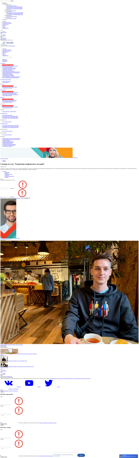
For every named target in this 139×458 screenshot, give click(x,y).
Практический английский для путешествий (11, 72)
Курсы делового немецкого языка (9, 101)
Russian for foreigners (6, 140)
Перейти (2, 354)
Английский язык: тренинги (5, 79)
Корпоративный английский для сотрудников (11, 139)
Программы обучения (7, 22)
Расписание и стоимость (7, 23)
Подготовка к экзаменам (7, 69)
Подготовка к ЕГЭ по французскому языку (15, 14)
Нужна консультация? (4, 390)
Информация (7, 172)
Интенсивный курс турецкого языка (9, 111)
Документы (7, 175)
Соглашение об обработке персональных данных (47, 422)
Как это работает (57, 455)
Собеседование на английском (8, 75)
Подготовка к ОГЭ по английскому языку (14, 6)
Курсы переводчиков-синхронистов (9, 67)
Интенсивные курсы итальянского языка (10, 106)
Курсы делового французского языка (9, 93)
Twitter (58, 386)
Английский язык (3, 113)
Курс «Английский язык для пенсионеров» (11, 77)
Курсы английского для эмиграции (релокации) (11, 76)
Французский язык (3, 123)
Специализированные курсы (8, 141)
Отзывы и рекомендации (9, 176)
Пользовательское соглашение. (56, 378)
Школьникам (5, 60)
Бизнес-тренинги (6, 82)
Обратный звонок (11, 45)
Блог (3, 26)
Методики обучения (8, 174)
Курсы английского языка (12, 5)
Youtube (39, 386)
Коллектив (7, 173)
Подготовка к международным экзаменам (14, 8)
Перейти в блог (3, 345)
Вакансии (6, 177)
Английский (2, 63)
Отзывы (4, 27)
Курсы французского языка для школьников (15, 12)
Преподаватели (5, 28)
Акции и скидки (6, 24)
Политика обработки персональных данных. (82, 378)
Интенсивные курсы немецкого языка (10, 100)
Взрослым (4, 59)
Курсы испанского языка (11, 18)
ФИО (1, 396)
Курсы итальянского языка (12, 16)
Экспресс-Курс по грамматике (8, 70)
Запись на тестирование (13, 390)
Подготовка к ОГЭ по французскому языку (15, 13)
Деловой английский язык (7, 143)
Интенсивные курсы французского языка (10, 92)
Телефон (2, 439)
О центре (4, 21)
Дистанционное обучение (7, 73)
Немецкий (2, 97)
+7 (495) (4, 45)
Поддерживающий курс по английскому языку (11, 71)
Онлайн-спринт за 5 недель (8, 91)
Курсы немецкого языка (11, 10)
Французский (2, 89)
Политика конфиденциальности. (68, 378)
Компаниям (5, 61)
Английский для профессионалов (9, 68)
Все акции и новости (4, 367)
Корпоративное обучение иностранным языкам (11, 138)
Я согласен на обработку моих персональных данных (28, 422)
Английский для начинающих (8, 74)
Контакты (4, 25)
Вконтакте (19, 386)
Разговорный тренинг (7, 81)
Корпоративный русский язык (8, 142)
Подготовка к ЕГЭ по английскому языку (14, 7)
